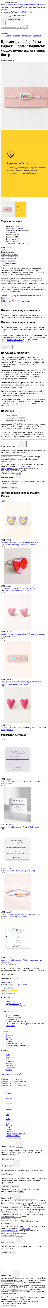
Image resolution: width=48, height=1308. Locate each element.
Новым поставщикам (14, 1043)
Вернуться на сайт (8, 1252)
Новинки (9, 5)
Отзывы (34, 5)
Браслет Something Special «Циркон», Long (18, 871)
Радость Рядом (17, 228)
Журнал (23, 5)
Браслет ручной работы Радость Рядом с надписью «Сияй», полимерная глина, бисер (21, 683)
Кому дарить (11, 1002)
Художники (10, 1067)
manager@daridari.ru (14, 340)
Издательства (11, 1065)
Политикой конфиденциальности (15, 468)
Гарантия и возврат (13, 1017)
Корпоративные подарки (11, 7)
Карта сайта (10, 1026)
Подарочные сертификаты (16, 1021)
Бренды (9, 1063)
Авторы (9, 1070)
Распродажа (10, 1061)
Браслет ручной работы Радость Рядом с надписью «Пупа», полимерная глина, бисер (21, 915)
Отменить (5, 1187)
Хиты (3, 5)
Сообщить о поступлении (11, 473)
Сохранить (15, 1187)
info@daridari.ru (21, 985)
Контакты (42, 5)
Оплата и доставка (28, 7)
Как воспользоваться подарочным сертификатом (25, 1024)
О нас (28, 5)
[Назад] (3, 23)
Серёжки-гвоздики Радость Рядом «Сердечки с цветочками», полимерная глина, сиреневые (19, 543)
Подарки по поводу (13, 1004)
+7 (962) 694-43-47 (27, 12)
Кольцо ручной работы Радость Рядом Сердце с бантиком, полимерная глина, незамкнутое (20, 589)
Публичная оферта (13, 1019)
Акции (16, 5)
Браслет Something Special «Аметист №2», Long (20, 827)
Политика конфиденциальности (18, 1046)
